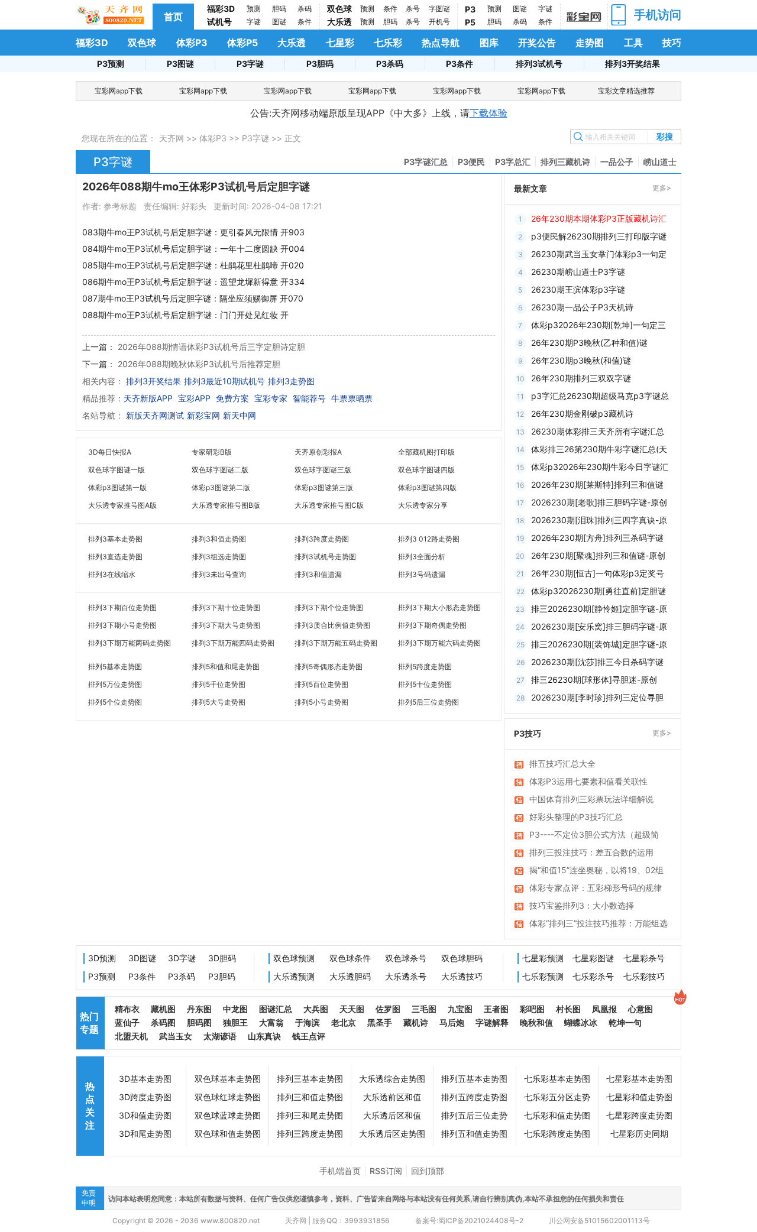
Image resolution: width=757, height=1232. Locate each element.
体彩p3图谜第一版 (117, 487)
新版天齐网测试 (155, 415)
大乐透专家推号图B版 (226, 505)
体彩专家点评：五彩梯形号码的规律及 (595, 888)
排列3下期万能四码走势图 (233, 642)
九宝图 (460, 1009)
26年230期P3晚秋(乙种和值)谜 (589, 343)
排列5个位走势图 (115, 702)
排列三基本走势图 (310, 1079)
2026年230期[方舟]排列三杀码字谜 (597, 538)
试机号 (219, 22)
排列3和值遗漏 (318, 574)
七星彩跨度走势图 (639, 1115)
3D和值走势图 (145, 1115)
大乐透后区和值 (392, 1115)
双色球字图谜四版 (426, 469)
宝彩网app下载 (119, 90)
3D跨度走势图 (145, 1097)
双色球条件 (350, 958)
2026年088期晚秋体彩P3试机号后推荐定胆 (199, 364)
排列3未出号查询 (219, 574)
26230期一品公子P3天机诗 (582, 307)
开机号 (439, 21)
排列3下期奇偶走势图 (432, 625)
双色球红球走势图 (228, 1097)
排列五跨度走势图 (474, 1097)
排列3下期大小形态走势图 (439, 607)
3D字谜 (182, 958)
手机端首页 (340, 1171)
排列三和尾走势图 (310, 1115)
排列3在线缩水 (111, 574)
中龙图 (235, 1009)
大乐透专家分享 (423, 505)
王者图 (496, 1009)
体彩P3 (192, 42)
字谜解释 (492, 1022)
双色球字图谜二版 (220, 469)
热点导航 (441, 42)
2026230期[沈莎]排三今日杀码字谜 (597, 662)
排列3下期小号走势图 (122, 625)
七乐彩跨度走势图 (557, 1134)
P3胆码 (320, 64)
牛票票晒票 (352, 398)
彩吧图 (532, 1009)
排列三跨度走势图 (310, 1134)
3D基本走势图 (145, 1079)
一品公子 (616, 162)
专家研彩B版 (212, 452)
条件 (304, 21)
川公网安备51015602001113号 (598, 1220)
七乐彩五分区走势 (557, 1097)
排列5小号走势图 (321, 702)
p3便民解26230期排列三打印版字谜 (599, 236)
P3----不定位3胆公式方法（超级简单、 (594, 835)
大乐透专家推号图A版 (122, 505)
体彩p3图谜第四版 (427, 487)
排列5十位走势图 (425, 684)
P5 (470, 22)
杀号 (413, 8)
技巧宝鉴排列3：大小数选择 (581, 905)
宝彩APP (194, 398)
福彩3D (221, 9)
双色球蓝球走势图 (228, 1115)
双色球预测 (294, 958)
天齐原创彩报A (318, 452)
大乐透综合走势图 (392, 1079)
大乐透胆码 (350, 976)
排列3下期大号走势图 (226, 625)
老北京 (343, 1022)
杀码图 (163, 1022)
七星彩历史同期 (639, 1134)
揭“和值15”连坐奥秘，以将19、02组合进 (596, 871)
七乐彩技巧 (644, 976)
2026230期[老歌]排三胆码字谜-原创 (599, 502)
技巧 (671, 42)
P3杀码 (389, 64)
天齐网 (171, 138)
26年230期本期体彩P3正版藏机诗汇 (599, 218)
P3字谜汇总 (426, 162)
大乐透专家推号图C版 (329, 505)
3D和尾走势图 (145, 1134)
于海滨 (307, 1022)
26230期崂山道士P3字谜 (578, 272)
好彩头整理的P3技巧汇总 (576, 817)
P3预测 (110, 64)
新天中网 (239, 415)
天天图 (351, 1009)
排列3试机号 (539, 64)
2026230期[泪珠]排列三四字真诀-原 (599, 520)
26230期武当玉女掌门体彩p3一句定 (599, 254)
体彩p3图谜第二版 (221, 487)
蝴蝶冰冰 (580, 1022)
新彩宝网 (203, 415)
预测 (254, 8)
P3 (470, 9)
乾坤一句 (625, 1022)
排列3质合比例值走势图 (332, 625)
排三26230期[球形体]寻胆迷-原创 (594, 680)
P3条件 (459, 64)
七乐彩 (388, 42)
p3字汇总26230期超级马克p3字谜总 (600, 396)
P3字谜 (250, 64)
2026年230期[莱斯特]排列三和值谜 (597, 484)
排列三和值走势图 (310, 1097)
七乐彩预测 (543, 976)
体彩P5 (242, 42)
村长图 (568, 1009)
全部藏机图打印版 (426, 452)
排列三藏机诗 (565, 162)
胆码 (279, 8)
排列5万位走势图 (115, 684)
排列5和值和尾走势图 (226, 666)
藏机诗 (415, 1022)
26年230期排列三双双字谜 (581, 378)
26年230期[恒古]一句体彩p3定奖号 (597, 573)
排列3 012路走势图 (429, 538)
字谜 (254, 21)
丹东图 (199, 1009)
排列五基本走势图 (474, 1079)
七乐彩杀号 (593, 976)
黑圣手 (379, 1022)
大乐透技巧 (462, 976)
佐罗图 (388, 1009)
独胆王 (235, 1022)
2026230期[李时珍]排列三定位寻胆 (597, 697)
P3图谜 (180, 64)
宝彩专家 (270, 398)
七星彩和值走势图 (639, 1097)
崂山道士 (660, 162)
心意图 (640, 1009)
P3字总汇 (512, 162)
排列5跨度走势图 (425, 666)
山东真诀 (264, 1036)
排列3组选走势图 (219, 556)
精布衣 (127, 1009)
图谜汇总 (275, 1009)
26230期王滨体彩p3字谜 (578, 289)
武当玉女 (175, 1036)
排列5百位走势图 (321, 684)
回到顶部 (427, 1171)
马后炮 (451, 1022)
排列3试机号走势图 (325, 556)
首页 (173, 16)
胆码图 (199, 1022)
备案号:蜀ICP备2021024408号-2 (469, 1220)
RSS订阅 (386, 1171)
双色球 (339, 9)
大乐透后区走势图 (392, 1134)
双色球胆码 (462, 958)
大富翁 (271, 1022)
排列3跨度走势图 (322, 538)
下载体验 (488, 113)
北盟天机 (131, 1036)
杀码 (304, 8)
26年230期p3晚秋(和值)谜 (581, 360)
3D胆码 (222, 958)
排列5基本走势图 (115, 666)
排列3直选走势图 (115, 556)
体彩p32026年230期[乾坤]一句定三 (598, 325)
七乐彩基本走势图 (557, 1079)
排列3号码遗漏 (421, 574)
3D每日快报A (109, 452)
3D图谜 (142, 958)
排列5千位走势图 (218, 684)
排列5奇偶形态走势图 (329, 666)
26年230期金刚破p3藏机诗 (582, 413)
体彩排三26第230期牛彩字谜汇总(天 (599, 449)
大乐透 (339, 22)
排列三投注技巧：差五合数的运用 (591, 852)
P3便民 (471, 162)
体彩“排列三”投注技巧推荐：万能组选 (598, 923)
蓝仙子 (127, 1022)
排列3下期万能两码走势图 (129, 642)
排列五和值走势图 (474, 1134)
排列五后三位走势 (474, 1115)
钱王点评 (308, 1036)
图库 (489, 42)
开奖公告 (537, 42)
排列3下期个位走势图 (329, 607)
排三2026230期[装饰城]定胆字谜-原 (599, 644)
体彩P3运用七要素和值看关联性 (588, 781)
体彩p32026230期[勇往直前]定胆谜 (598, 591)
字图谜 (439, 8)
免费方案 (232, 398)
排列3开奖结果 (632, 64)
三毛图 (424, 1009)
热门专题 (89, 1022)
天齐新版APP (148, 398)
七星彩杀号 (644, 958)
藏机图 (163, 1009)
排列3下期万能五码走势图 (336, 642)
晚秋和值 (536, 1022)
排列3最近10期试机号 (224, 381)
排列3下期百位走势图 (122, 607)
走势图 (589, 42)
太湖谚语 (220, 1036)
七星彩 (340, 42)
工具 (633, 42)
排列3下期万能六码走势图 (439, 642)
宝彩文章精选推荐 (626, 90)
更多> (661, 187)
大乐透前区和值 (392, 1097)
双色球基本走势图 (228, 1079)
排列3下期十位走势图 (226, 607)
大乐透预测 (294, 976)
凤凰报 (604, 1009)
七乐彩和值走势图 (557, 1115)
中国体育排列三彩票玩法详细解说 (591, 799)
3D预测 (102, 958)
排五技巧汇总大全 (562, 763)
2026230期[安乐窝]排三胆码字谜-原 (599, 626)
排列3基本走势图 (115, 538)
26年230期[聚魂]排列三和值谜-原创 (598, 555)
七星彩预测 (543, 958)
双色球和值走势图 (228, 1134)
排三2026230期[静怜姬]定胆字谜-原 (599, 609)
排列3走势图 (291, 381)
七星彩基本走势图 (639, 1079)
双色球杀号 (405, 958)
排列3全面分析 (421, 556)
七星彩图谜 (593, 958)
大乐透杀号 (405, 976)
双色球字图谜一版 (116, 469)
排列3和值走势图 (219, 538)
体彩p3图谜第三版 (324, 487)
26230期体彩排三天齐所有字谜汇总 (597, 431)
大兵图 (315, 1009)
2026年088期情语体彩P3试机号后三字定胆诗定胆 (211, 347)
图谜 (279, 21)
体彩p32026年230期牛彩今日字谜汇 (599, 467)
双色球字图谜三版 (323, 469)
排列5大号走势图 (218, 702)
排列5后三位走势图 (428, 702)
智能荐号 (309, 398)
